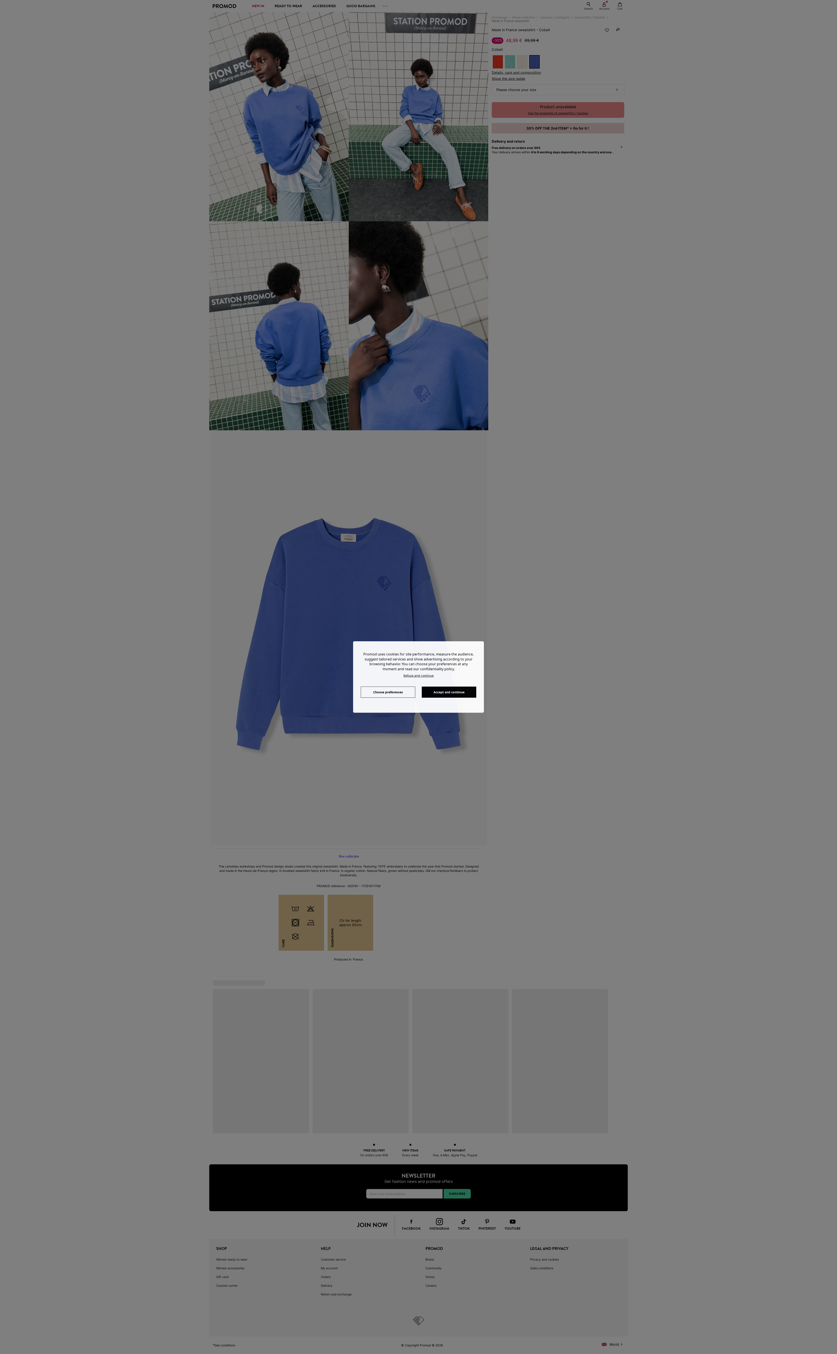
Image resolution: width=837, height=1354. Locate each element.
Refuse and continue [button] (418, 676)
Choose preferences (388, 692)
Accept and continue (449, 692)
